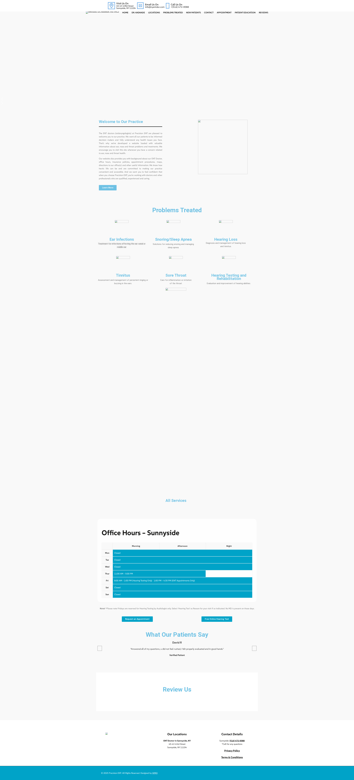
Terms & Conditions (232, 757)
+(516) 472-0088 (180, 7)
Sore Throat (176, 275)
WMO (155, 773)
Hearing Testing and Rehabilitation (228, 277)
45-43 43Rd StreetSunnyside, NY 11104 (126, 7)
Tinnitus (123, 275)
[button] (177, 99)
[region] (177, 61)
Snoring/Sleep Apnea (173, 239)
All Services (176, 500)
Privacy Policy (232, 750)
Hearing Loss (225, 239)
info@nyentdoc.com (155, 7)
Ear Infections (122, 239)
